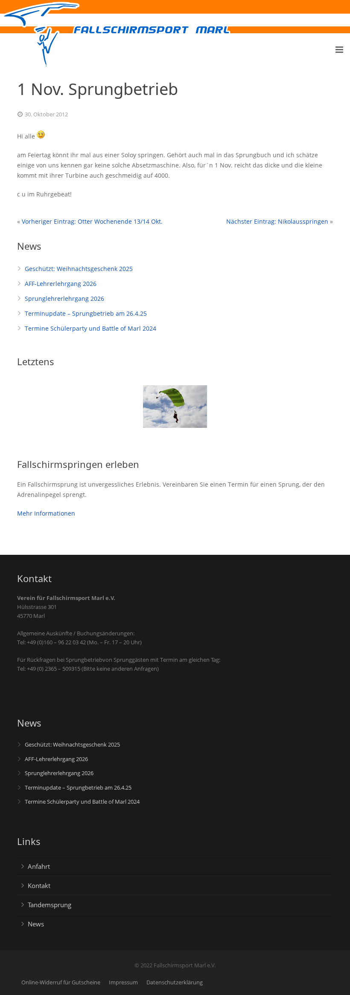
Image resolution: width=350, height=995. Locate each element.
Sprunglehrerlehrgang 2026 (64, 298)
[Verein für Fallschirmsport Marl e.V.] (41, 35)
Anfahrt (39, 866)
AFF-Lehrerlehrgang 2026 (60, 284)
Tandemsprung (49, 904)
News (36, 924)
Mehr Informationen (46, 513)
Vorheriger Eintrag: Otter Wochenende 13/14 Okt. (92, 221)
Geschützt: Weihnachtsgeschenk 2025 (79, 269)
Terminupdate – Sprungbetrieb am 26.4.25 (86, 313)
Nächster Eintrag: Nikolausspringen (277, 221)
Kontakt (39, 885)
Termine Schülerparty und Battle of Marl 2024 (90, 328)
